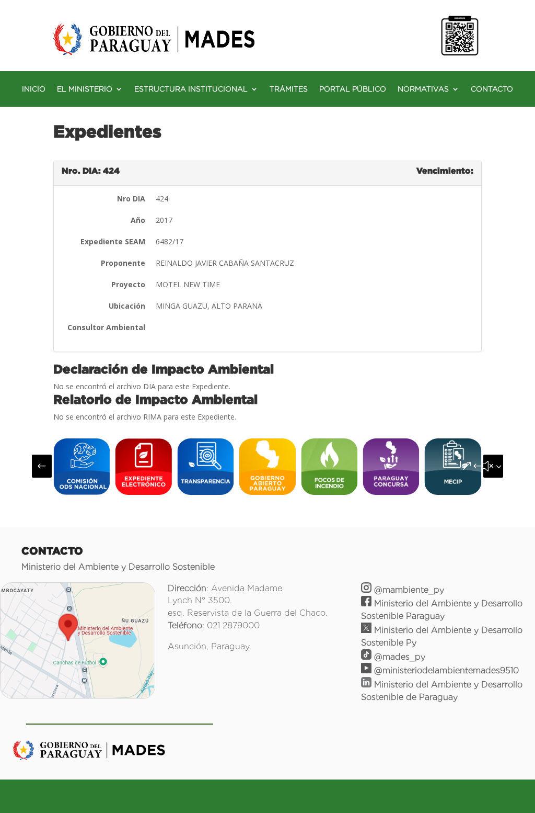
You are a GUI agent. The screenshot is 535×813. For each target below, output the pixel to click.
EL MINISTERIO (84, 89)
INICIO (33, 89)
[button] (42, 466)
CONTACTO (492, 89)
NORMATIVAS (423, 89)
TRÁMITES (289, 89)
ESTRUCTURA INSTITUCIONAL (191, 89)
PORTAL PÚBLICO (352, 89)
